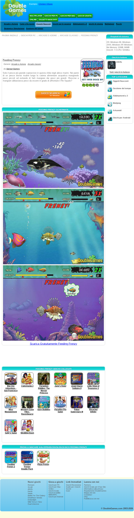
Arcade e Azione (11, 24)
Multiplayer (36, 16)
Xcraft (30, 487)
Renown (31, 485)
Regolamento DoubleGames (95, 491)
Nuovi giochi (34, 482)
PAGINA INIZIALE (10, 35)
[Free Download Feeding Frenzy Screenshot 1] (53, 150)
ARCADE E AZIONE (48, 35)
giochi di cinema (96, 24)
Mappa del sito (89, 493)
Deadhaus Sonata (35, 498)
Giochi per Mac (67, 16)
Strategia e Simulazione (14, 28)
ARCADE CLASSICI (69, 35)
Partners (87, 485)
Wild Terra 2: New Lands (35, 503)
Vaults (30, 493)
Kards (30, 491)
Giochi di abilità (54, 493)
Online (33, 20)
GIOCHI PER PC (28, 35)
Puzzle (119, 24)
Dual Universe (33, 504)
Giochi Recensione (73, 485)
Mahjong (117, 103)
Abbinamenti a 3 (80, 24)
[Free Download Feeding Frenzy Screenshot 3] (53, 303)
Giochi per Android (121, 118)
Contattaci (88, 495)
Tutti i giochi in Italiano (119, 72)
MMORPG (53, 495)
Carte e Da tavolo (27, 24)
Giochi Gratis (85, 16)
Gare (68, 491)
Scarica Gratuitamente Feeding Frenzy (53, 343)
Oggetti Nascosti (48, 20)
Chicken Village (46, 4)
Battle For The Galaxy (36, 495)
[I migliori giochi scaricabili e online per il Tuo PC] (14, 9)
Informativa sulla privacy (93, 489)
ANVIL (30, 489)
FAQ (86, 497)
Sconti (68, 489)
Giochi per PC (51, 16)
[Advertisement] (53, 47)
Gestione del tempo (34, 28)
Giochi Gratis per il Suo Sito (95, 487)
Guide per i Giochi (73, 487)
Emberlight (32, 500)
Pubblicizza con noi (91, 499)
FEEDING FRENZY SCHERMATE (53, 110)
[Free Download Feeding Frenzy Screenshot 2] (53, 226)
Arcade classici (34, 64)
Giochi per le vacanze (62, 24)
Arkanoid (117, 110)
